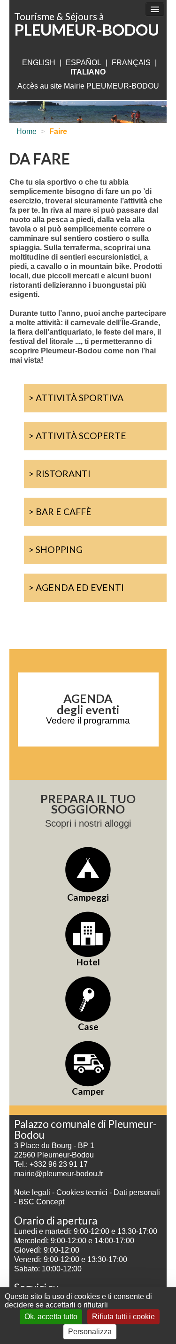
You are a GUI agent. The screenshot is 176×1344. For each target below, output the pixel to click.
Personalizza (90, 1332)
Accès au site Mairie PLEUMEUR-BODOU (88, 86)
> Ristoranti (60, 473)
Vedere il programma (88, 720)
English (38, 63)
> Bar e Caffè (60, 511)
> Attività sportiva (76, 397)
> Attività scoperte (77, 435)
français (131, 63)
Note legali (33, 1192)
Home (26, 131)
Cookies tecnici (82, 1192)
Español (83, 63)
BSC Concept (41, 1202)
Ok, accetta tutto (50, 1317)
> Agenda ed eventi (76, 587)
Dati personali (137, 1192)
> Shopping (56, 549)
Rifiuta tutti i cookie (123, 1317)
